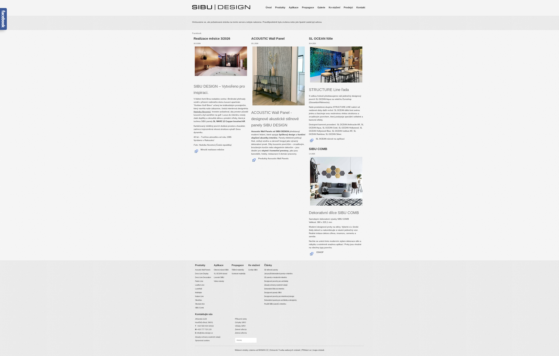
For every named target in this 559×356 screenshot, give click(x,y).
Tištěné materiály (309, 11)
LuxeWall (279, 21)
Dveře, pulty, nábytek (327, 17)
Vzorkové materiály (310, 13)
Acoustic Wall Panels (284, 11)
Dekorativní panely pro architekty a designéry (280, 300)
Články (268, 265)
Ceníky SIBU (334, 11)
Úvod (269, 7)
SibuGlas (279, 27)
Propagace (308, 7)
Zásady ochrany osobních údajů (276, 285)
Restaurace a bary (325, 19)
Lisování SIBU (295, 15)
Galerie (321, 7)
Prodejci (348, 7)
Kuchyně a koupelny (326, 15)
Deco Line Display (283, 13)
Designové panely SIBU (273, 293)
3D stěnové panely (271, 270)
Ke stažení (334, 7)
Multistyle (279, 23)
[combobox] (246, 340)
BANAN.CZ (263, 350)
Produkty (280, 7)
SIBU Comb (280, 31)
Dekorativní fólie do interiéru (274, 289)
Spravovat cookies (202, 341)
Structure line (281, 29)
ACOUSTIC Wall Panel (275, 118)
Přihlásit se (306, 350)
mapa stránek (318, 350)
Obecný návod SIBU (298, 11)
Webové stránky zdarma (245, 350)
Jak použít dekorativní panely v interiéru (278, 274)
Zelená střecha (241, 333)
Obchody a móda (325, 13)
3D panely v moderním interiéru (275, 277)
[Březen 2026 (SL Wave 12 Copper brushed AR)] (221, 61)
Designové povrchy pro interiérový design (279, 296)
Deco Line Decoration (285, 15)
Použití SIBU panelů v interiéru (275, 304)
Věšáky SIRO (240, 326)
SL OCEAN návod (297, 13)
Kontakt (360, 7)
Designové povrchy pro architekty (276, 281)
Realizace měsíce (325, 21)
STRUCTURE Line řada (329, 89)
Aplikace (293, 7)
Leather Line (280, 19)
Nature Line (280, 25)
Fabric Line (280, 17)
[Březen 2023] (336, 65)
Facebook (196, 33)
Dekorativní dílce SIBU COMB (334, 213)
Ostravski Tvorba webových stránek (285, 350)
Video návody (295, 17)
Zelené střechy (241, 329)
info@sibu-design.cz (205, 333)
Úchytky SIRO (240, 322)
